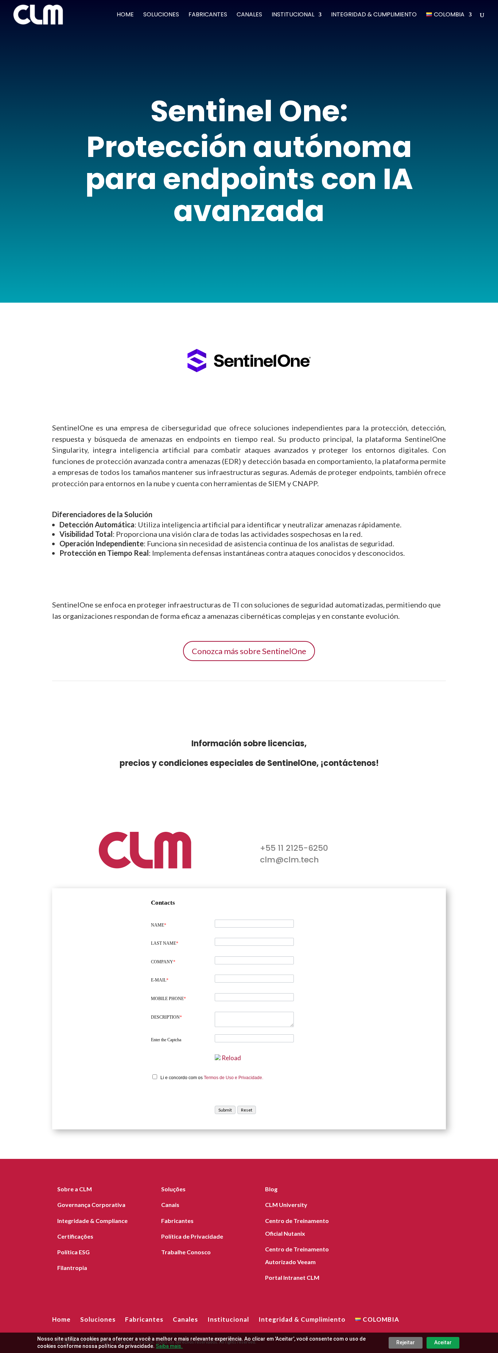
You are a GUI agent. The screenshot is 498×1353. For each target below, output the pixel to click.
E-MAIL (159, 980)
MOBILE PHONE (168, 998)
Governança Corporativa (91, 1204)
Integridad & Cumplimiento (374, 15)
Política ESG (73, 1251)
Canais (170, 1204)
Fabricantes (207, 15)
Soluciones (161, 15)
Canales (249, 15)
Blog (271, 1188)
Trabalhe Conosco (186, 1251)
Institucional (293, 15)
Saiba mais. (169, 1346)
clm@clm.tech (289, 859)
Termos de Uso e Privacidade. (233, 1077)
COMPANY (163, 961)
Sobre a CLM (74, 1188)
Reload (231, 1058)
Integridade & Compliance (92, 1220)
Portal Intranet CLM (292, 1277)
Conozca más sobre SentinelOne (249, 651)
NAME (158, 925)
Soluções (173, 1188)
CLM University (286, 1204)
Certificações (75, 1236)
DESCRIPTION (166, 1017)
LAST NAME (164, 943)
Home (125, 15)
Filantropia (72, 1267)
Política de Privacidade (192, 1236)
